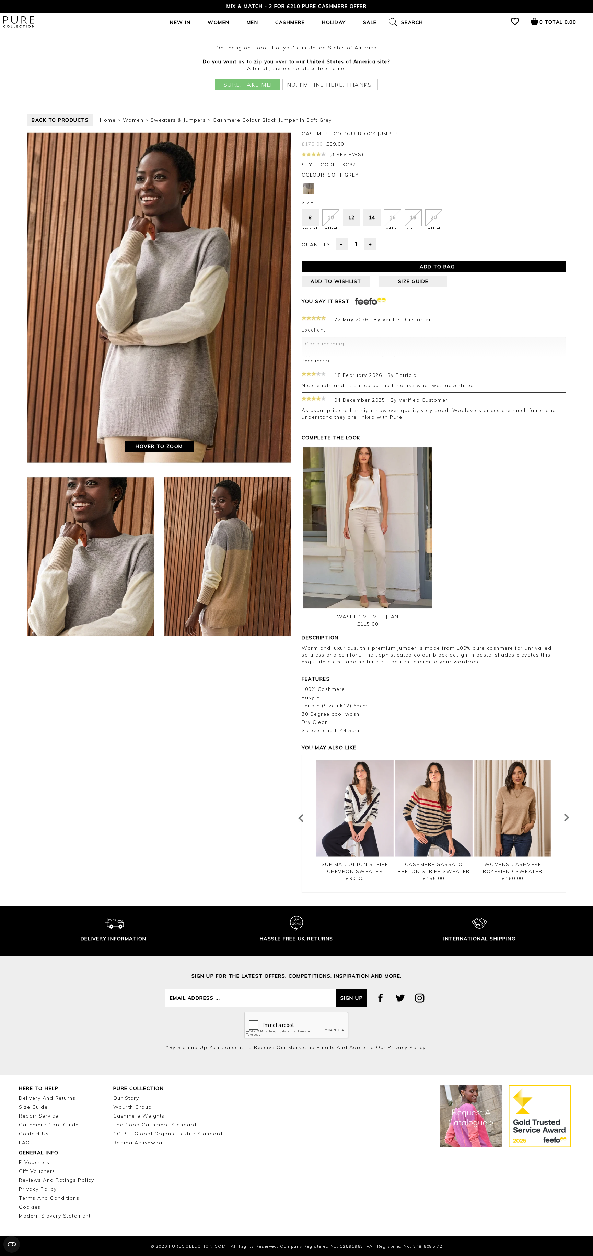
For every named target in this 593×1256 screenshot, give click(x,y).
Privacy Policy (38, 1189)
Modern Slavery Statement (55, 1216)
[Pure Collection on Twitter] (400, 998)
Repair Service (38, 1116)
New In (180, 22)
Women (219, 22)
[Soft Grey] (308, 188)
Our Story (126, 1098)
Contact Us (34, 1134)
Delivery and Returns (47, 1098)
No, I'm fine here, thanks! (330, 84)
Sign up (351, 998)
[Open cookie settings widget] (11, 1244)
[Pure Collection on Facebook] (380, 998)
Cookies (30, 1207)
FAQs (26, 1143)
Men (252, 22)
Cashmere (290, 22)
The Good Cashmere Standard (155, 1125)
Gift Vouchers (37, 1171)
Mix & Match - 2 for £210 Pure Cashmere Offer (296, 6)
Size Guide (33, 1107)
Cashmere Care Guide (49, 1125)
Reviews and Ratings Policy (56, 1180)
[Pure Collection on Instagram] (419, 998)
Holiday (334, 22)
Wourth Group (132, 1107)
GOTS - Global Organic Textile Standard (168, 1134)
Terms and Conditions (49, 1198)
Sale (370, 22)
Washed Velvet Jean (368, 617)
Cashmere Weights (139, 1116)
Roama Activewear (139, 1143)
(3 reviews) (345, 154)
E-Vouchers (34, 1162)
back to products (60, 120)
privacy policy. (407, 1047)
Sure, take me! (248, 84)
